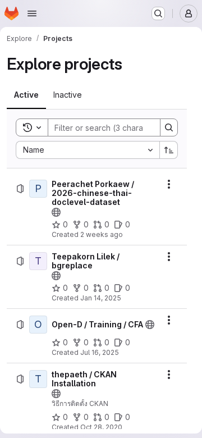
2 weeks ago (101, 234)
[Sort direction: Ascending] (169, 150)
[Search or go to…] (158, 13)
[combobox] (87, 150)
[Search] (169, 127)
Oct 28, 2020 (101, 427)
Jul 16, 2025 (99, 352)
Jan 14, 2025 (100, 298)
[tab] (26, 95)
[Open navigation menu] (32, 13)
